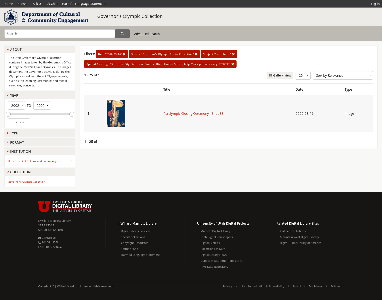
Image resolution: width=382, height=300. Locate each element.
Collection (20, 172)
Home (8, 4)
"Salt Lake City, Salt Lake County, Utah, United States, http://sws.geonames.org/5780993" (159, 64)
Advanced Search (147, 34)
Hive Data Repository (214, 267)
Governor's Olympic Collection (130, 16)
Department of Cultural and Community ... (33, 161)
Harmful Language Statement (84, 4)
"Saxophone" (217, 54)
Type (14, 133)
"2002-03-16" (110, 54)
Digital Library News (214, 255)
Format (17, 142)
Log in (375, 4)
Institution (20, 151)
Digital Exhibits (210, 243)
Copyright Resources (134, 243)
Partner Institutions (293, 231)
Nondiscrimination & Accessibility (262, 286)
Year (14, 95)
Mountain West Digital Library (299, 237)
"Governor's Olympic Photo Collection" (163, 54)
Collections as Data (213, 249)
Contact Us (48, 238)
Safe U (296, 286)
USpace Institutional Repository (221, 261)
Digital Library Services (135, 231)
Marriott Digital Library (215, 231)
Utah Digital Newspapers (217, 237)
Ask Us (37, 4)
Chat (54, 4)
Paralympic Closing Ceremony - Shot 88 (193, 113)
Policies (335, 286)
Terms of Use (129, 249)
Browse (22, 4)
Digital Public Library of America (300, 243)
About (15, 49)
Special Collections (133, 237)
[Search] (122, 33)
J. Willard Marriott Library (54, 221)
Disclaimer (315, 286)
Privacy (228, 286)
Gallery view (281, 75)
